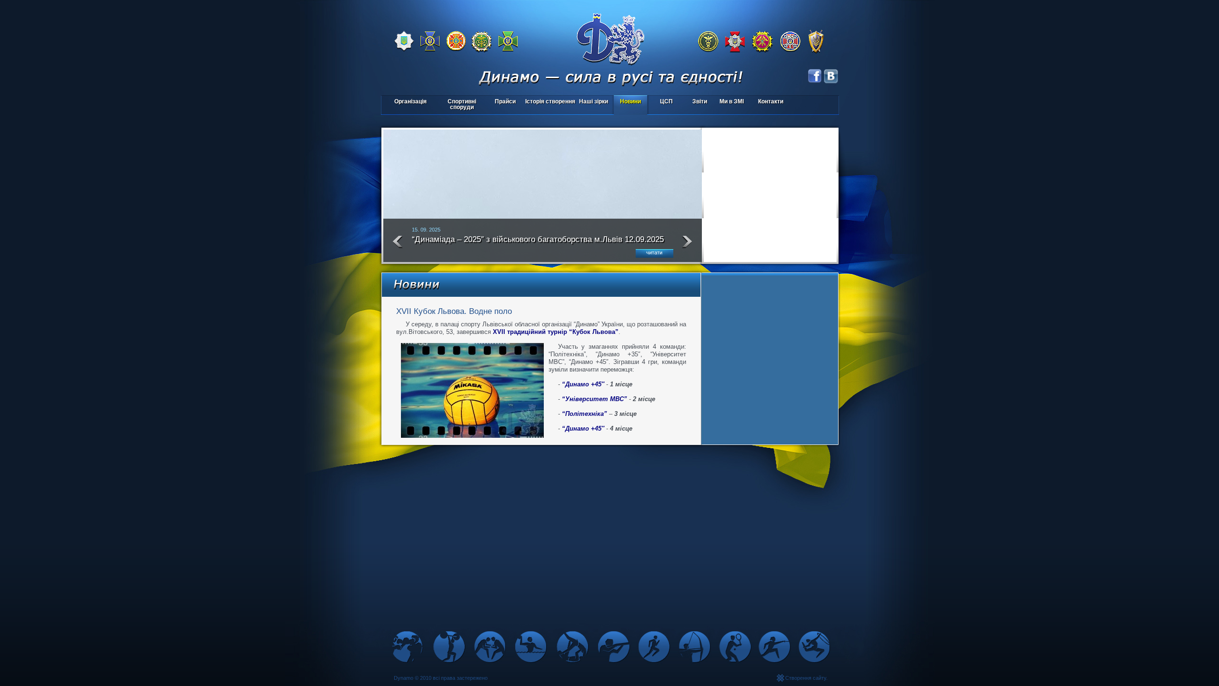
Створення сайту (805, 678)
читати (654, 252)
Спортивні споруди (462, 104)
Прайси (505, 101)
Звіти (699, 101)
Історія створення (550, 101)
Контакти (770, 101)
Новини (630, 101)
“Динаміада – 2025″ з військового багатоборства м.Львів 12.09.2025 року (538, 243)
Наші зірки (592, 102)
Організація (410, 101)
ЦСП (661, 102)
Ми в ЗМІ (731, 101)
